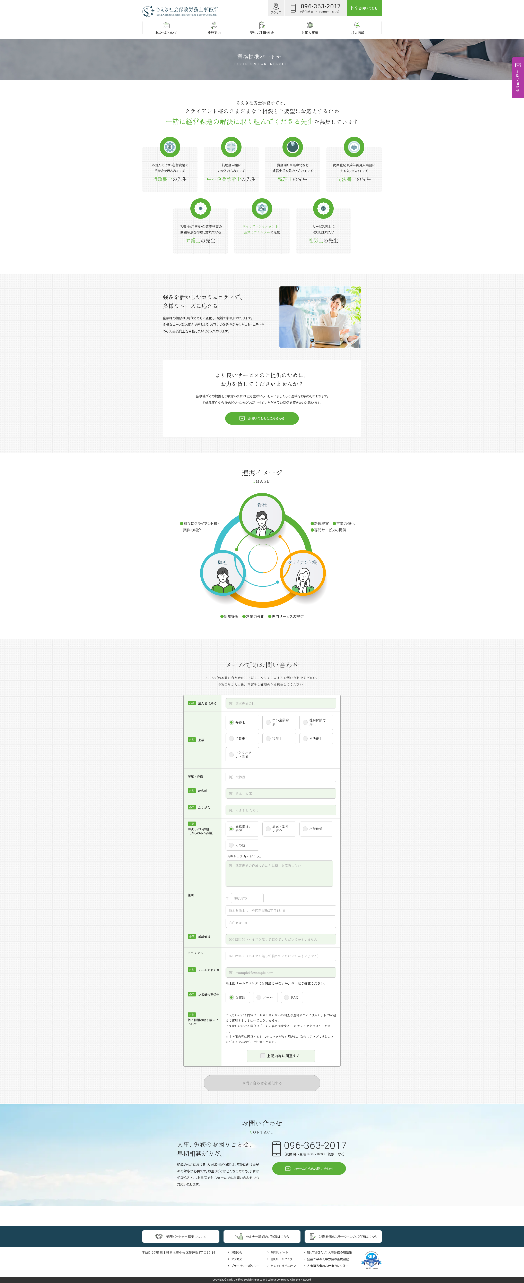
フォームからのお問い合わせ (313, 1168)
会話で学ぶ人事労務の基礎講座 (328, 1259)
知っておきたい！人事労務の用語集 (329, 1252)
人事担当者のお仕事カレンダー (327, 1266)
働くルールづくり (281, 1259)
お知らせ (237, 1252)
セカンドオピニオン (283, 1266)
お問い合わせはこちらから (266, 418)
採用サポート (279, 1252)
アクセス (236, 1259)
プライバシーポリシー (245, 1266)
